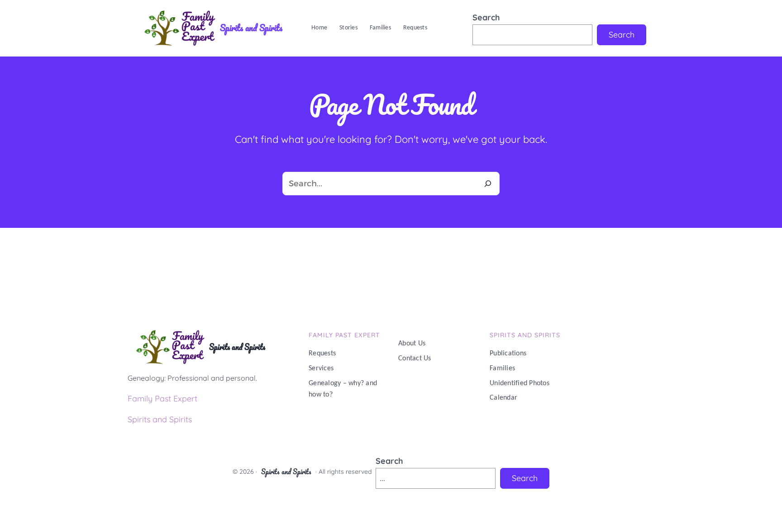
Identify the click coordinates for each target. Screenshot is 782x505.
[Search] (487, 183)
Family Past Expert (162, 398)
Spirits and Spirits (251, 28)
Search (486, 17)
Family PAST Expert (344, 335)
